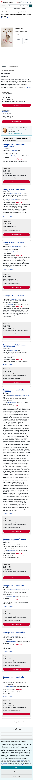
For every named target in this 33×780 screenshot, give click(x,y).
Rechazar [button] (16, 772)
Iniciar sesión (25, 2)
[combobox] (18, 6)
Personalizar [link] (16, 776)
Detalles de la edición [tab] (8, 70)
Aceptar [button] (16, 767)
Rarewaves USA (11, 596)
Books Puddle (10, 686)
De (18, 40)
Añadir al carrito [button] (16, 105)
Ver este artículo (5, 95)
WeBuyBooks (10, 304)
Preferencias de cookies (18, 760)
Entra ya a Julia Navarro (14, 133)
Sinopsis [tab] (4, 66)
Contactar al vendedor (8, 164)
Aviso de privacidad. (24, 764)
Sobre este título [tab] (13, 66)
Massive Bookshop (11, 155)
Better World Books (12, 199)
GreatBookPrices (11, 356)
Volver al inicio (16, 729)
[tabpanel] (16, 80)
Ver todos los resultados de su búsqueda (16, 724)
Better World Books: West (13, 252)
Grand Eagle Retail (11, 402)
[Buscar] (30, 6)
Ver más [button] (29, 87)
